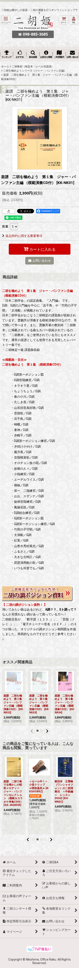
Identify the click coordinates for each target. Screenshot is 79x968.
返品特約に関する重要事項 (23, 236)
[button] (5, 20)
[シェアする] (8, 211)
